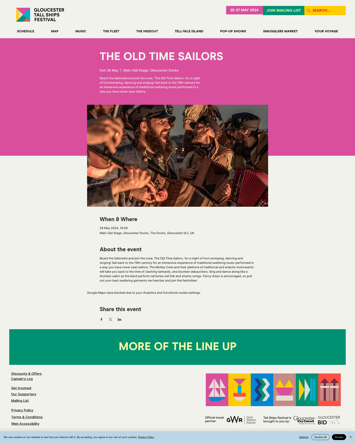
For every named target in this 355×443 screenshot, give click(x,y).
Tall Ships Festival (275, 418)
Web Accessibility (25, 424)
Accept (339, 437)
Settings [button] (303, 437)
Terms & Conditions (27, 417)
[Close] (350, 437)
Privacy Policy (22, 410)
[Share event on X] (110, 319)
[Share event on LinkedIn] (119, 319)
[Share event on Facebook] (101, 319)
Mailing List (20, 401)
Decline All (321, 437)
